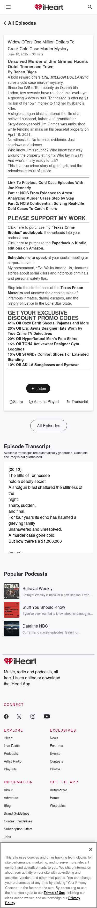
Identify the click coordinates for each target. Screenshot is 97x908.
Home (54, 797)
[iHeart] (48, 7)
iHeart (8, 737)
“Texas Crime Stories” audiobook (41, 230)
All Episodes (22, 23)
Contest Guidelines (18, 821)
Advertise (11, 797)
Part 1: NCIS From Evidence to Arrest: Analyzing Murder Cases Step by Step (41, 195)
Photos (55, 768)
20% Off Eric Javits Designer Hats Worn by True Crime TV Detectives (45, 330)
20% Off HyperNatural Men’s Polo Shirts (42, 338)
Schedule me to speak (27, 257)
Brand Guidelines (16, 813)
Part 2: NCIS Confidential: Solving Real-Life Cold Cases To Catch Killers (46, 206)
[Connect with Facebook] (6, 716)
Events (55, 753)
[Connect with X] (19, 716)
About (8, 789)
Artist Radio (12, 761)
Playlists (10, 768)
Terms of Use (54, 892)
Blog (7, 805)
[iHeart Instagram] (33, 716)
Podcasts (11, 753)
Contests (56, 761)
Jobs (7, 836)
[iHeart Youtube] (47, 716)
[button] (38, 388)
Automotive (58, 789)
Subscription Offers (18, 828)
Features (56, 745)
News (54, 737)
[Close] (90, 849)
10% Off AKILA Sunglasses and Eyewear (43, 364)
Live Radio (12, 745)
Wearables (58, 805)
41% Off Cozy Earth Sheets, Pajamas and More (48, 322)
